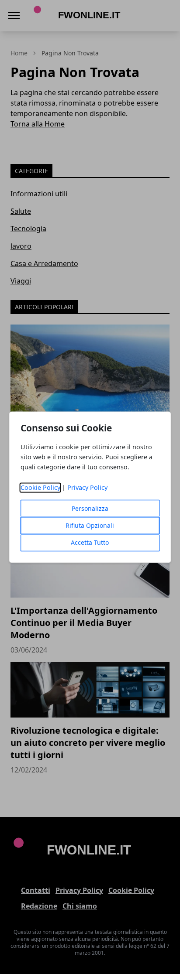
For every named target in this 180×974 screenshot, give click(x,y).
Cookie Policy (40, 487)
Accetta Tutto (90, 542)
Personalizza (90, 508)
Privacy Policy (87, 487)
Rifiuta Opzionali (90, 525)
